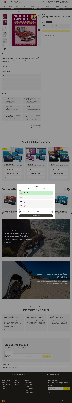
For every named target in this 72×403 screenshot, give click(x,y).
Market (20, 209)
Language (38, 209)
